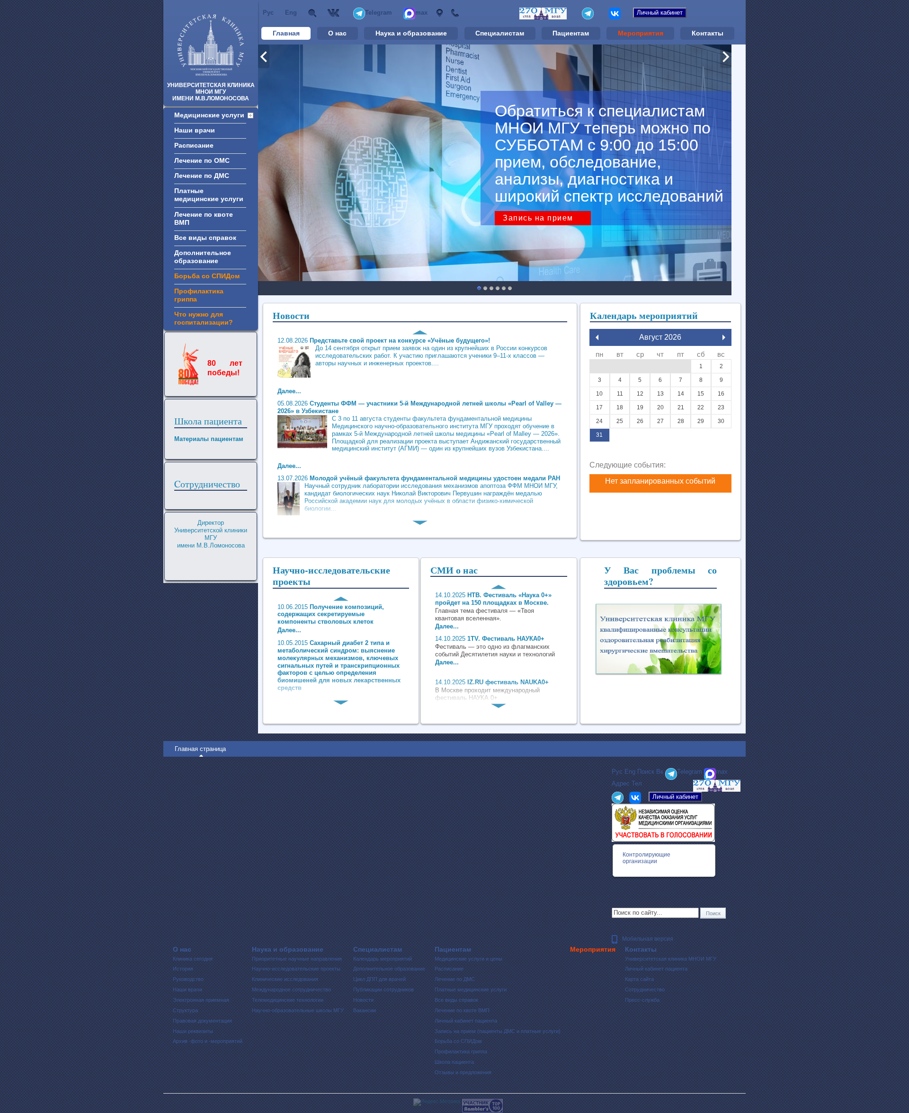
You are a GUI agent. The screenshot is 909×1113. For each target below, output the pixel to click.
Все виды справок (456, 1000)
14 (680, 393)
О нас (337, 33)
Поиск (312, 13)
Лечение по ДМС (455, 979)
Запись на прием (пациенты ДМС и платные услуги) (498, 1031)
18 (619, 407)
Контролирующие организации (646, 858)
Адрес (439, 13)
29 (700, 421)
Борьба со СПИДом (458, 1041)
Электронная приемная (201, 1000)
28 (680, 421)
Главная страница (200, 748)
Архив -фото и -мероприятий (207, 1041)
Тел (455, 13)
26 (640, 421)
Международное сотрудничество (291, 989)
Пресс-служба (642, 1000)
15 (700, 393)
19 (640, 407)
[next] (724, 337)
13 (660, 393)
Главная (286, 33)
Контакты (707, 33)
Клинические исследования (285, 979)
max (421, 12)
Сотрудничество (645, 989)
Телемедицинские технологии (287, 1000)
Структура (185, 1010)
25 (619, 421)
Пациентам (571, 33)
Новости (363, 1000)
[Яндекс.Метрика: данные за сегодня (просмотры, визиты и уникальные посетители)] (436, 1102)
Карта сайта (639, 979)
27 (660, 421)
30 (721, 421)
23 (721, 407)
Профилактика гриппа (461, 1051)
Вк (335, 13)
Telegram (378, 12)
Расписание (449, 969)
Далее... (289, 630)
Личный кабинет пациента (466, 1021)
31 (599, 435)
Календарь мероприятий (382, 959)
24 (599, 421)
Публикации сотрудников (383, 989)
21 (680, 407)
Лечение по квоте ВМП (462, 1010)
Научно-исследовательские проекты (296, 969)
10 (599, 393)
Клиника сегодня (193, 959)
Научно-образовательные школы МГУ (298, 1010)
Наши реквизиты (193, 1031)
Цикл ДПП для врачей (379, 979)
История (183, 969)
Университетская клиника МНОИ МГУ (670, 959)
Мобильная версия (647, 939)
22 (700, 407)
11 (620, 393)
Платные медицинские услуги (471, 989)
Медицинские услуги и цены (468, 959)
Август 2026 (660, 337)
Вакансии (364, 1010)
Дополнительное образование (389, 969)
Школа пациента (208, 421)
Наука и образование (411, 33)
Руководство (188, 979)
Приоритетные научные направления (297, 959)
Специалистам (499, 33)
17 (599, 407)
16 (721, 393)
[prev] (597, 337)
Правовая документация (202, 1021)
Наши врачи (187, 989)
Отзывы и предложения (463, 1072)
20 (660, 407)
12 (640, 393)
